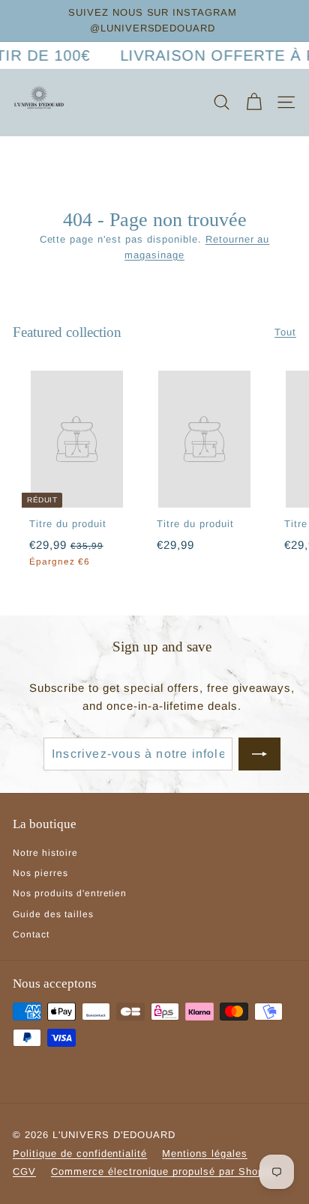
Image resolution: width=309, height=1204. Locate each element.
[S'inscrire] (259, 754)
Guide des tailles (53, 914)
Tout (285, 332)
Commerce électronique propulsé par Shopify (164, 1171)
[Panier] (254, 102)
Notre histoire (45, 853)
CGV (24, 1171)
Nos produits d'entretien (70, 893)
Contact (31, 934)
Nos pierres (40, 873)
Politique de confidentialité (80, 1153)
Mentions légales (205, 1153)
